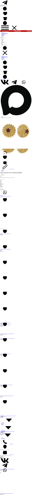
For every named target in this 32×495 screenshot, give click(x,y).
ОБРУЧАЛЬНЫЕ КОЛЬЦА (4, 33)
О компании (3, 423)
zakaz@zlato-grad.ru (12, 454)
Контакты (3, 424)
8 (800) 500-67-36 (2, 5)
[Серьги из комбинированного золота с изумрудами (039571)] (16, 384)
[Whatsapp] (23, 84)
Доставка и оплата (3, 430)
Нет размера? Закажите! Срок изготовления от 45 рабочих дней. (5, 195)
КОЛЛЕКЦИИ (3, 34)
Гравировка (3, 438)
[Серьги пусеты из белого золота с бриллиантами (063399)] (16, 448)
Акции (2, 416)
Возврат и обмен (3, 431)
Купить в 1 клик (1, 189)
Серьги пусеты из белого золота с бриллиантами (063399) (6, 493)
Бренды (2, 417)
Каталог (2, 415)
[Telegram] (5, 4)
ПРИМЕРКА (3, 58)
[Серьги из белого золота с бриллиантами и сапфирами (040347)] (16, 322)
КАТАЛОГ (3, 32)
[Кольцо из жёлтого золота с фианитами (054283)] (16, 233)
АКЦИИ (2, 35)
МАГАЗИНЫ (3, 59)
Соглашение (3, 432)
